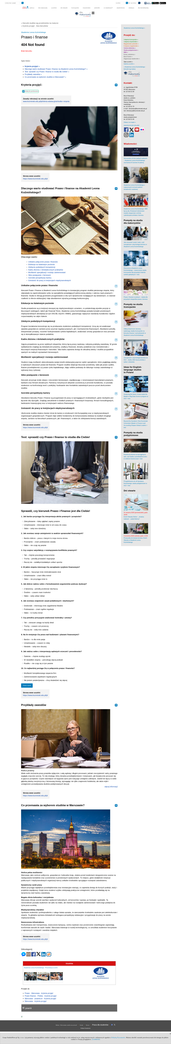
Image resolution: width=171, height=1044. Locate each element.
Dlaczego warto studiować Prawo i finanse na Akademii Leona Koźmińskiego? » (56, 69)
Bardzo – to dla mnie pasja (34, 639)
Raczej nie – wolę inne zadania (35, 630)
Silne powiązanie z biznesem (39, 275)
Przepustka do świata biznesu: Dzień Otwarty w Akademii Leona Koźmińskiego (135, 540)
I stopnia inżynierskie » (131, 41)
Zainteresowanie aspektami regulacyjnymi (40, 677)
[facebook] (126, 131)
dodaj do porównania (31, 91)
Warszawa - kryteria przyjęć (36, 1001)
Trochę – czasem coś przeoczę (36, 626)
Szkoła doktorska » (130, 48)
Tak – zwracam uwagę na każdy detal (38, 623)
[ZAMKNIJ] (96, 1039)
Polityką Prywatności (118, 1037)
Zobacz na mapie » (130, 122)
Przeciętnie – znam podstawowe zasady (39, 542)
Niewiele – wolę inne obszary (35, 647)
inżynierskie (86, 8)
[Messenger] (23, 956)
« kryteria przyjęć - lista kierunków (34, 26)
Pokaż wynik (27, 685)
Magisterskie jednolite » (131, 44)
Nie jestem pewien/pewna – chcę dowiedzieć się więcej (45, 680)
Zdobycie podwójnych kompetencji (41, 267)
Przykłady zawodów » (33, 74)
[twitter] (131, 131)
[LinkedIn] (43, 956)
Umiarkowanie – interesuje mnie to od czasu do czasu (45, 525)
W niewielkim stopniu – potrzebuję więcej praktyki (43, 660)
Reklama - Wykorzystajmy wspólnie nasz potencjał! (66, 1025)
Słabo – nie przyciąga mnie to (35, 579)
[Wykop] (48, 956)
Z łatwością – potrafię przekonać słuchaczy (40, 589)
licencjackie (75, 8)
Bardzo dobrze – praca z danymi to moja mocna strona (45, 538)
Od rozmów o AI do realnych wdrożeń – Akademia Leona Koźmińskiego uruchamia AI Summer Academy (135, 160)
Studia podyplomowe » (131, 50)
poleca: (31, 8)
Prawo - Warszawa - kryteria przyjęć (39, 993)
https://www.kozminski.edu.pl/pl (35, 179)
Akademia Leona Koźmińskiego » (134, 28)
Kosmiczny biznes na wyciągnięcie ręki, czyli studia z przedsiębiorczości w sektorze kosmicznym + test (135, 457)
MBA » (126, 52)
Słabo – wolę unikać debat (34, 596)
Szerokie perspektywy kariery (39, 278)
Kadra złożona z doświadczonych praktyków (45, 270)
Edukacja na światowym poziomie (41, 264)
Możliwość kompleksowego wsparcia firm (39, 673)
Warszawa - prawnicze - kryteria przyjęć (40, 999)
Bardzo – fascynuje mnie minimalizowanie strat (42, 572)
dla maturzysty (42, 8)
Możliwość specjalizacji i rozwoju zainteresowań (47, 272)
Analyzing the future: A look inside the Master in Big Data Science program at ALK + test (136, 396)
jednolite (97, 8)
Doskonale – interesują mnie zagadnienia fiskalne (43, 606)
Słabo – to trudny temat (33, 613)
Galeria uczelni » (129, 64)
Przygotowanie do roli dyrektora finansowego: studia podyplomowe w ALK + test (135, 483)
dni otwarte (64, 8)
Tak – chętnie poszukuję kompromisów (38, 555)
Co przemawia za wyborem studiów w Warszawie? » (45, 77)
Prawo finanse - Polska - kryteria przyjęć (41, 996)
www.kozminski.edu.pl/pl (131, 125)
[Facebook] (33, 956)
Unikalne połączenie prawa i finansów (43, 262)
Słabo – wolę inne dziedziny (34, 528)
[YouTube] (136, 131)
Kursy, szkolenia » (129, 54)
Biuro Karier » (128, 56)
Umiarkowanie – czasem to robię (36, 643)
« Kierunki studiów (39, 23)
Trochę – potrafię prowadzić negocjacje (39, 559)
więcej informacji (111, 787)
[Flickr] (142, 131)
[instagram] (126, 136)
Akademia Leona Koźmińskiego (33, 32)
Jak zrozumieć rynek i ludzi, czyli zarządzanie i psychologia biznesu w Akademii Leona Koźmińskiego (135, 244)
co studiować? (108, 8)
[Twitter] (38, 955)
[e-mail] (28, 956)
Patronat (87, 1025)
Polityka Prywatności (85, 1028)
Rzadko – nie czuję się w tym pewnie (38, 663)
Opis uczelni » (128, 61)
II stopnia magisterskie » (131, 46)
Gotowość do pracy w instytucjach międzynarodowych (49, 280)
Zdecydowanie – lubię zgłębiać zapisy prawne (41, 521)
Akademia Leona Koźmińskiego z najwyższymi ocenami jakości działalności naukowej (134, 187)
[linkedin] (131, 136)
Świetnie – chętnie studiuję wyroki (36, 656)
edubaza (131, 8)
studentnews (121, 8)
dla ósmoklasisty (143, 8)
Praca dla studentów (100, 1025)
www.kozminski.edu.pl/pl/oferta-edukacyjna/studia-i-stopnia (46, 101)
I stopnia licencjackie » (131, 39)
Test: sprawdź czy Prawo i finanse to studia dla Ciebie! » (47, 72)
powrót (27, 1007)
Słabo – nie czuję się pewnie (34, 545)
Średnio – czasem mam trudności (36, 592)
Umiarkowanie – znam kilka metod (37, 576)
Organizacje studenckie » (132, 58)
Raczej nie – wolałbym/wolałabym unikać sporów (42, 562)
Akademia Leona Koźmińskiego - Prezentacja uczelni (41, 967)
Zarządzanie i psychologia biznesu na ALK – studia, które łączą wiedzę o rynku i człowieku (136, 360)
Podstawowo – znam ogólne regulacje (38, 609)
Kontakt (81, 1025)
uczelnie (54, 8)
